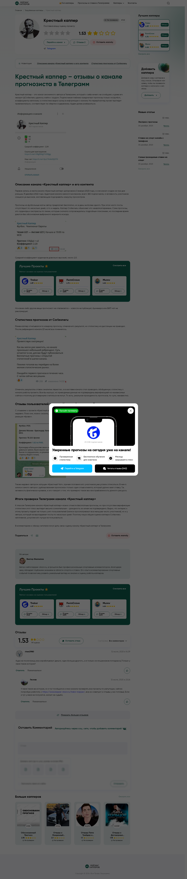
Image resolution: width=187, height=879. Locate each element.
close (131, 411)
